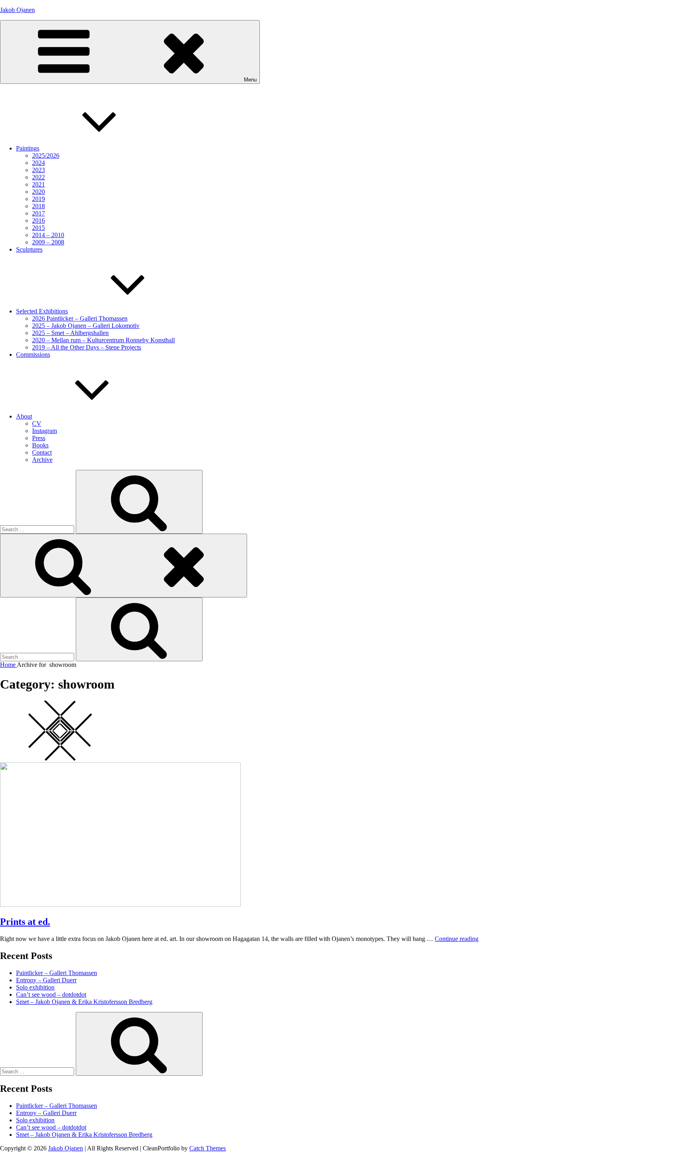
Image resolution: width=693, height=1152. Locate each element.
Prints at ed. (25, 921)
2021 (38, 184)
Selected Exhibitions (42, 311)
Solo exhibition (35, 987)
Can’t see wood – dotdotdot (51, 994)
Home (8, 664)
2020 (38, 191)
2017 (38, 213)
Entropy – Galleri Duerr (46, 980)
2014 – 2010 (48, 235)
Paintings (27, 148)
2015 (38, 227)
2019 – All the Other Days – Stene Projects (86, 347)
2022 (38, 177)
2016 (38, 220)
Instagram (44, 430)
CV (36, 423)
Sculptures (29, 249)
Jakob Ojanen (17, 9)
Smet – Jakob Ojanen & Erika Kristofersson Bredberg (84, 1001)
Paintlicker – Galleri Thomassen (56, 972)
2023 (38, 170)
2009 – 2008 (48, 242)
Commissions (33, 354)
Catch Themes (207, 1148)
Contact (42, 452)
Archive (42, 459)
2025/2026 (45, 155)
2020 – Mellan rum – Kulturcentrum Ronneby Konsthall (103, 340)
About (24, 416)
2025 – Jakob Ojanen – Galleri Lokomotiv (86, 325)
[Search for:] (38, 529)
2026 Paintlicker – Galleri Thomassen (80, 318)
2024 (38, 162)
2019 (38, 198)
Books (40, 445)
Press (38, 438)
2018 (38, 206)
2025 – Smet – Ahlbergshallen (70, 332)
